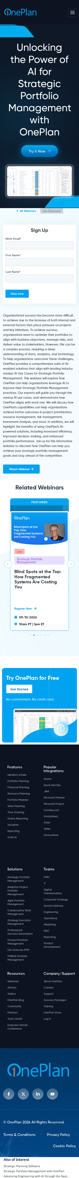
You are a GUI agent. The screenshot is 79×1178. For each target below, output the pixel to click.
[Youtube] (52, 1094)
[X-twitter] (23, 1094)
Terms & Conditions (19, 1134)
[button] (8, 564)
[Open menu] (72, 12)
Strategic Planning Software (22, 1166)
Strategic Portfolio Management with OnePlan (34, 1171)
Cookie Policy (64, 1145)
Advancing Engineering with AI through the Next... (36, 1176)
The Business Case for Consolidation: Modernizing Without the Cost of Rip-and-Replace (37, 589)
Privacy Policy (58, 1134)
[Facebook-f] (8, 1094)
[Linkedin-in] (37, 1094)
